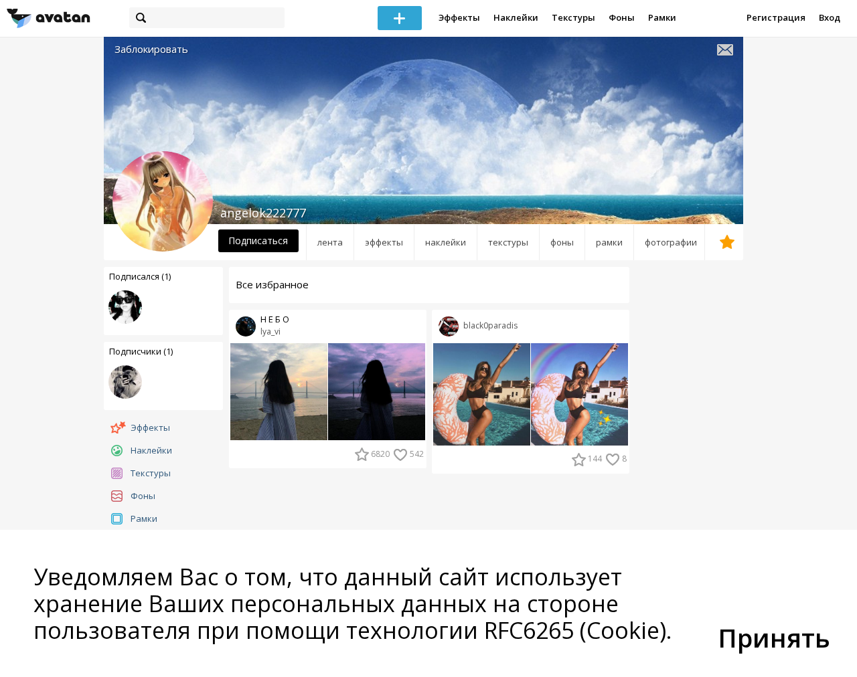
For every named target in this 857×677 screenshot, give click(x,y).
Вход (829, 17)
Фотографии (671, 242)
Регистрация (776, 17)
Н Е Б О (274, 319)
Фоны (622, 17)
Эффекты (459, 17)
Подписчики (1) (141, 351)
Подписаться (258, 240)
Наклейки (515, 17)
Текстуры (573, 17)
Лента (330, 242)
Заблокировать (151, 49)
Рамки (662, 17)
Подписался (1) (140, 276)
